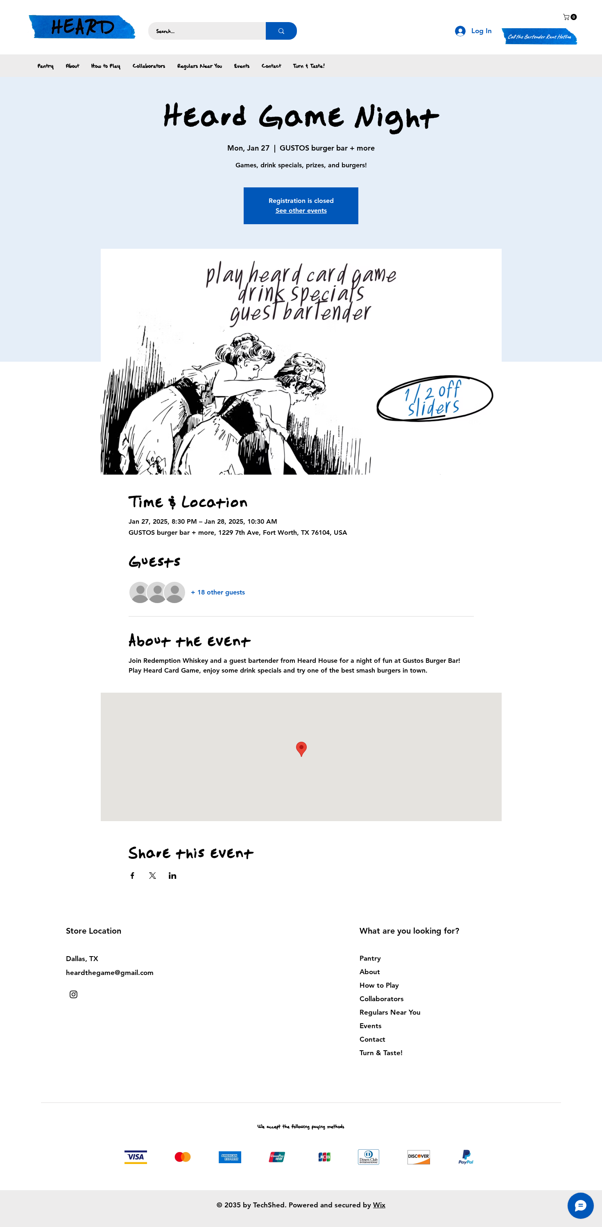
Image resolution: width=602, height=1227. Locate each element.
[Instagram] (73, 994)
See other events (301, 210)
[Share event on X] (152, 875)
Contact (372, 1039)
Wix (379, 1205)
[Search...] (281, 31)
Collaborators (382, 999)
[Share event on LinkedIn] (173, 875)
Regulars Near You (390, 1012)
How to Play (379, 985)
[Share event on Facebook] (132, 875)
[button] (570, 17)
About (370, 972)
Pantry (370, 958)
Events (371, 1026)
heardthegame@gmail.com (110, 972)
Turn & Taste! (381, 1053)
